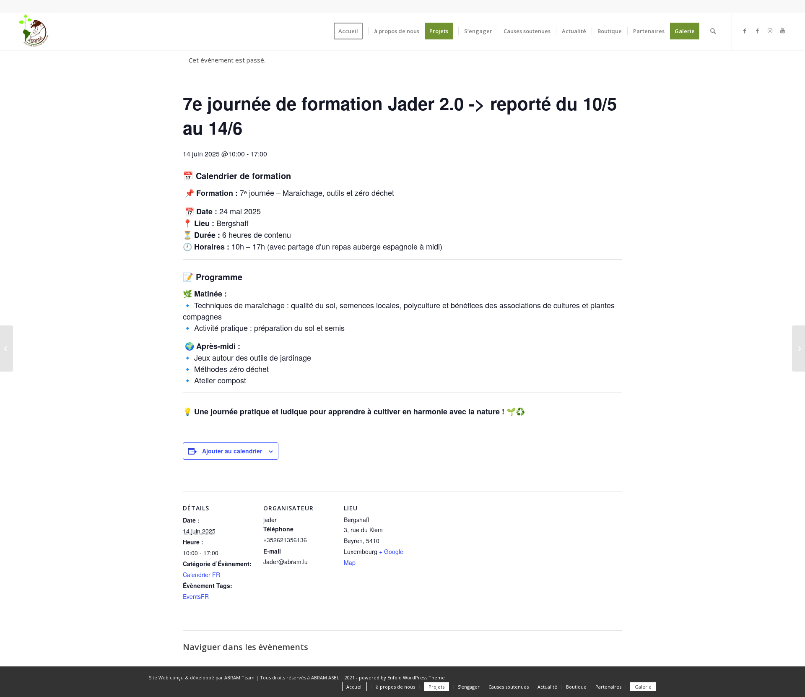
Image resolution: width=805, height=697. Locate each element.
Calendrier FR (201, 574)
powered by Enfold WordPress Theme (402, 677)
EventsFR (196, 596)
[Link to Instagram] (770, 30)
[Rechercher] (713, 31)
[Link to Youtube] (782, 30)
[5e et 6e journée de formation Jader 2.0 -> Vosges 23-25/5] (6, 348)
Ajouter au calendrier (232, 451)
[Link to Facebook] (745, 30)
